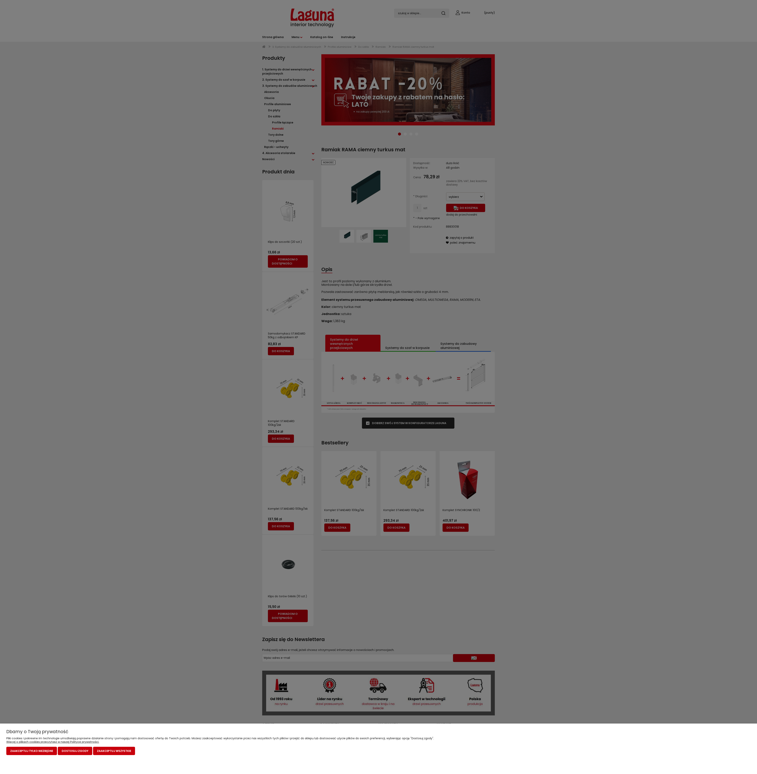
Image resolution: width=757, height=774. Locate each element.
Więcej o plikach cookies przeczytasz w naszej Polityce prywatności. (52, 742)
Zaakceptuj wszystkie (114, 751)
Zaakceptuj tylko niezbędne (31, 751)
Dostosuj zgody (75, 751)
